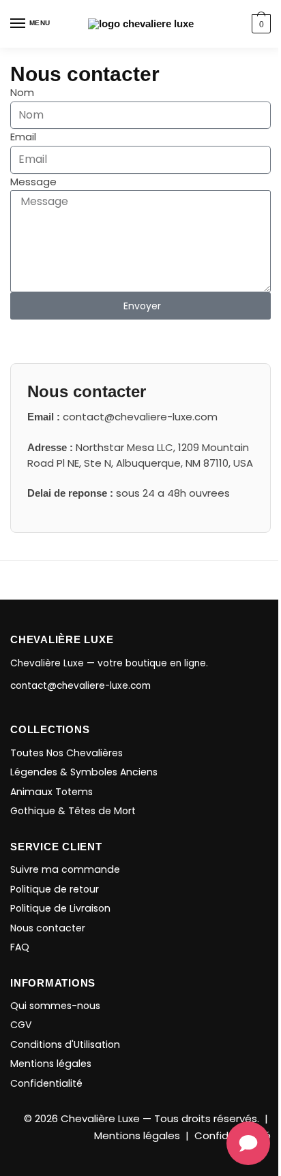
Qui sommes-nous (55, 1005)
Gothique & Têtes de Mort (73, 811)
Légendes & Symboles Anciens (84, 772)
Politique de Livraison (60, 908)
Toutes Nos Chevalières (66, 753)
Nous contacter (47, 928)
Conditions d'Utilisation (65, 1044)
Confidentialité (46, 1083)
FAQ (19, 947)
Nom (22, 92)
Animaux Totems (51, 792)
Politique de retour (54, 889)
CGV (21, 1025)
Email (23, 136)
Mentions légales (50, 1063)
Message (33, 181)
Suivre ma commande (65, 869)
